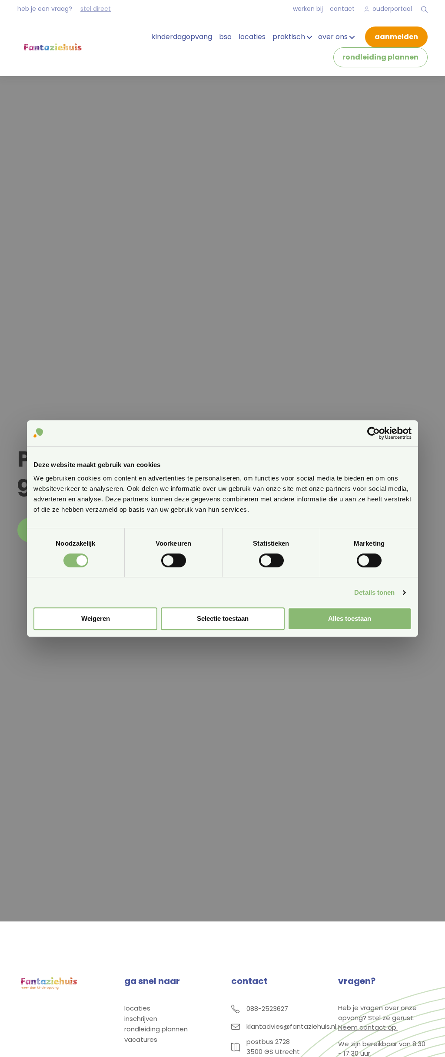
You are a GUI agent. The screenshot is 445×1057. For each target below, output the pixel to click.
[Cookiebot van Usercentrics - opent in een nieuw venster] (373, 433)
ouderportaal (392, 8)
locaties (252, 37)
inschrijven (140, 1019)
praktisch (288, 37)
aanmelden (396, 37)
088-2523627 (267, 1008)
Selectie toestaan (223, 618)
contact (342, 8)
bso (225, 37)
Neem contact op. (368, 1027)
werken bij (308, 8)
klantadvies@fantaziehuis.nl (291, 1026)
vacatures (140, 1040)
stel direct (95, 8)
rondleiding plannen (380, 57)
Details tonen (374, 592)
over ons (333, 37)
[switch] (173, 560)
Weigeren (95, 618)
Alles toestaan (349, 618)
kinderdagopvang (182, 37)
